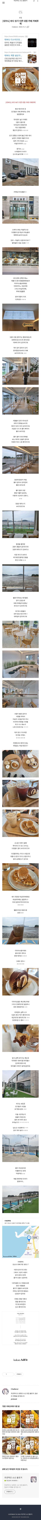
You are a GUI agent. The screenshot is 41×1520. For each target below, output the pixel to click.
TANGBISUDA (25, 1517)
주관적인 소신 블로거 (20, 1)
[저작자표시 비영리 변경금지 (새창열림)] (26, 1374)
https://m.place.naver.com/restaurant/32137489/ (18, 52)
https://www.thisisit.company (14, 36)
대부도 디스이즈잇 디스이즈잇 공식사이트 (13, 40)
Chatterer (15, 27)
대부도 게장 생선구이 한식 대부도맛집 (13, 56)
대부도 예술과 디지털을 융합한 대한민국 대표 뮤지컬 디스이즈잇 (13, 44)
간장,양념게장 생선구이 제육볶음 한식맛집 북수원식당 (13, 60)
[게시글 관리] (11, 1374)
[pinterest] (20, 1509)
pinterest (14, 1399)
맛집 (20, 18)
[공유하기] (8, 1374)
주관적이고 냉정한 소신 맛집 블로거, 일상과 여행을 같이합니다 (16, 1486)
